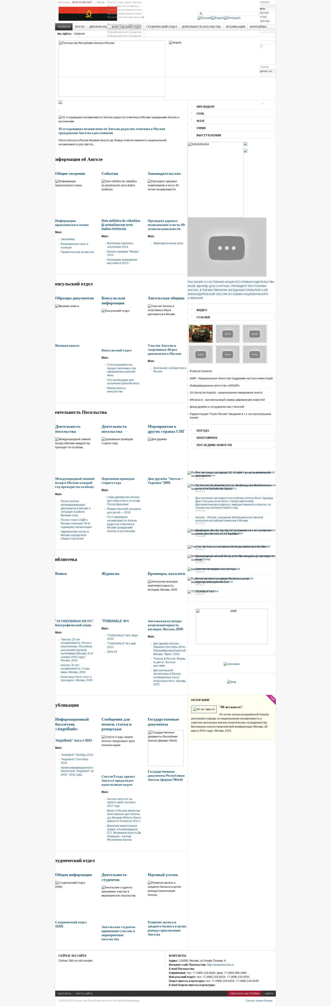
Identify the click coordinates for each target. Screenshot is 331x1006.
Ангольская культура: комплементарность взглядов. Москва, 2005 (165, 625)
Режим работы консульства (116, 390)
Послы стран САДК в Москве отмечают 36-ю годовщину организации (76, 523)
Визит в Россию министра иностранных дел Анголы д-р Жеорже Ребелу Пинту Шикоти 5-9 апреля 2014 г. (124, 816)
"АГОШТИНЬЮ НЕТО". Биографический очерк (74, 623)
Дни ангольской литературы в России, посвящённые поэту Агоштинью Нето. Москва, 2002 (169, 677)
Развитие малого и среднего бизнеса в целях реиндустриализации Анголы (167, 928)
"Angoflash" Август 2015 (73, 740)
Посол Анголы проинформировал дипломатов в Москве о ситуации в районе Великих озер (76, 508)
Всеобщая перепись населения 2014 (120, 245)
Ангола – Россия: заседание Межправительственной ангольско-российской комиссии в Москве (229, 519)
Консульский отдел (116, 350)
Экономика (68, 239)
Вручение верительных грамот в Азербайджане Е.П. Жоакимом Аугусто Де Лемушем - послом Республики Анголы (124, 832)
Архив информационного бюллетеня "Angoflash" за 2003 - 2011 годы (77, 771)
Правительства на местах (77, 252)
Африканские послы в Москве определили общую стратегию (75, 535)
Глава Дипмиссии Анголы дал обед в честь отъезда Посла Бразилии (123, 501)
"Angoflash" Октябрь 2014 (77, 754)
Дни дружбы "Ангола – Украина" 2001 (165, 481)
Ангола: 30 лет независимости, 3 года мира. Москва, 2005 (75, 669)
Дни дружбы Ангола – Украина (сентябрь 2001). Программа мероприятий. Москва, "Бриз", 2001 (169, 649)
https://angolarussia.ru (220, 964)
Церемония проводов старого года (118, 481)
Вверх (270, 993)
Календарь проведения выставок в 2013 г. (122, 261)
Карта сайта (84, 993)
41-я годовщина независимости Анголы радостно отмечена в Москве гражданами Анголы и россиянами (112, 131)
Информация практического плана (72, 223)
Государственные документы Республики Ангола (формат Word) (166, 775)
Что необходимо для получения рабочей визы (123, 381)
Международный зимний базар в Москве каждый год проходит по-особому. (75, 483)
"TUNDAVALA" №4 (115, 621)
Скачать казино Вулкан (259, 1000)
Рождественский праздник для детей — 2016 (124, 510)
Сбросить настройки (244, 993)
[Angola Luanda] (201, 342)
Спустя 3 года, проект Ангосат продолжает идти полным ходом (118, 780)
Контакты (64, 993)
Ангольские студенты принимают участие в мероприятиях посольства (118, 933)
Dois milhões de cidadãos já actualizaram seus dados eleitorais (121, 225)
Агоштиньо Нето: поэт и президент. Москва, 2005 (77, 678)
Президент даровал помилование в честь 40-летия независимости (167, 225)
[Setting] (262, 103)
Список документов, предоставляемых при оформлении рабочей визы (121, 370)
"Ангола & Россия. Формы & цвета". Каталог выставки (169, 662)
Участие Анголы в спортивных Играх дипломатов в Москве (164, 350)
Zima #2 (112, 651)
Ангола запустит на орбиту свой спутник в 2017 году (121, 802)
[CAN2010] (228, 363)
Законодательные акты (168, 243)
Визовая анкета (67, 346)
